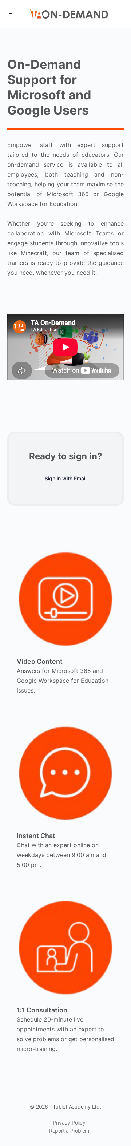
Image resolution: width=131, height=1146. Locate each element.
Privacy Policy (69, 1122)
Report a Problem (69, 1130)
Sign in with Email (65, 478)
